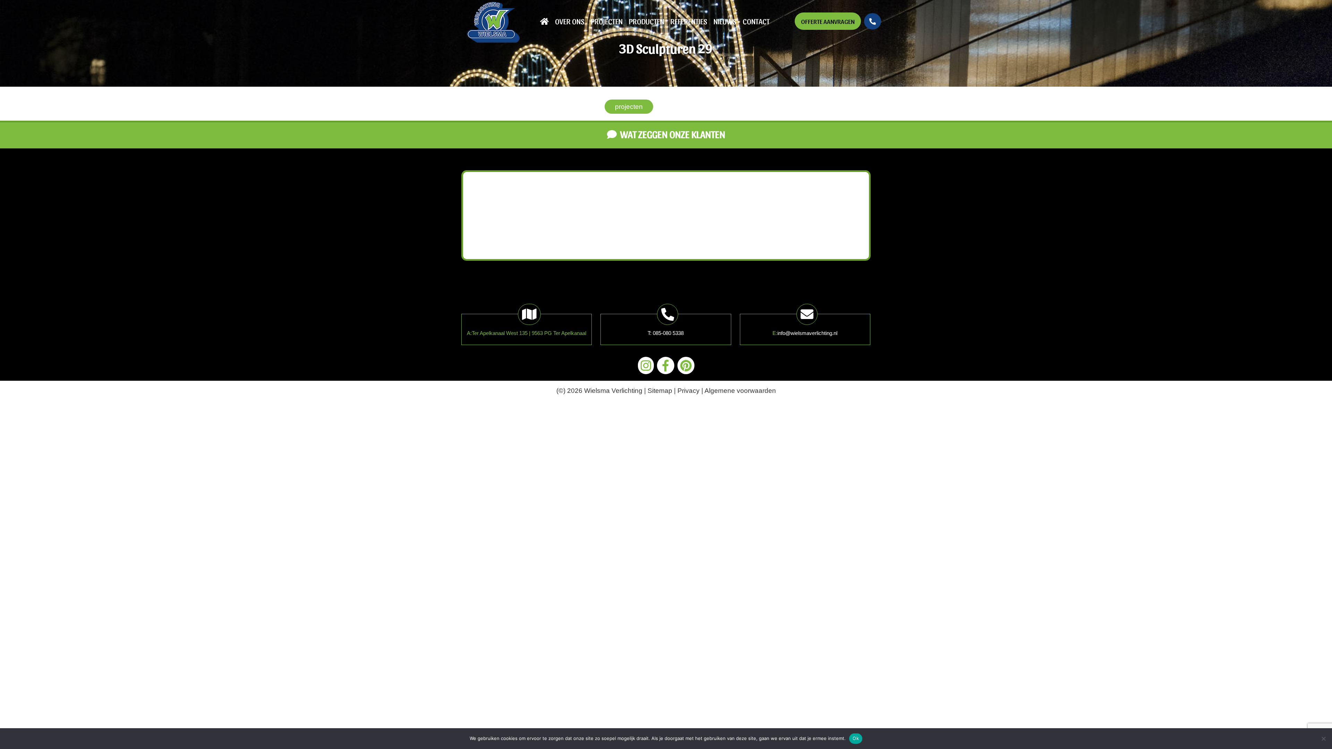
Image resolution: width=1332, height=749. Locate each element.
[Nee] (1323, 738)
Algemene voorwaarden (740, 390)
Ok (856, 738)
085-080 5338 (668, 333)
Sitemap (660, 390)
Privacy (688, 390)
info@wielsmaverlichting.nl (807, 333)
